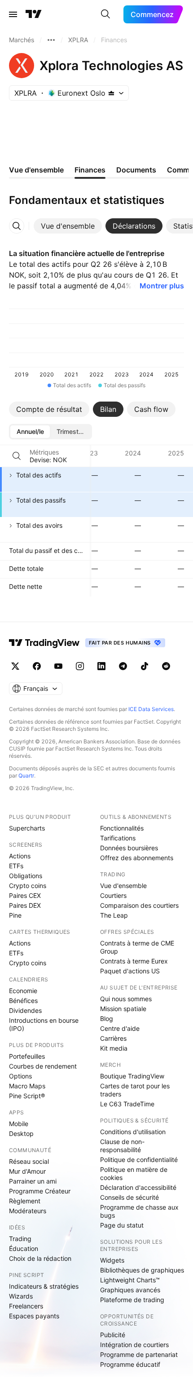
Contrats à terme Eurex (134, 961)
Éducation (23, 1248)
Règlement (24, 1201)
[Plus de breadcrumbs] (51, 40)
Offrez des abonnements (136, 858)
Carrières (113, 1038)
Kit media (113, 1048)
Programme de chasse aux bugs (139, 1211)
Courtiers (113, 895)
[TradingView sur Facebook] (37, 666)
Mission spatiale (123, 1008)
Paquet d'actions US (130, 971)
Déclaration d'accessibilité (138, 1187)
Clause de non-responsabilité (122, 1145)
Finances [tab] (90, 169)
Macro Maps (27, 1086)
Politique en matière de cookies (133, 1173)
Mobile (18, 1123)
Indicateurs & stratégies (44, 1286)
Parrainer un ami (33, 1181)
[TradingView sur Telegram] (123, 666)
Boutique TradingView (132, 1076)
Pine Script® (27, 1096)
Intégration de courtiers (134, 1344)
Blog (106, 1018)
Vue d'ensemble (123, 885)
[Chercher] (105, 14)
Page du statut (122, 1225)
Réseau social (29, 1161)
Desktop (21, 1133)
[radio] (30, 431)
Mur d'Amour (27, 1171)
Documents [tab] (136, 169)
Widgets (112, 1260)
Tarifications (118, 838)
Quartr (26, 775)
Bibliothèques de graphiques (142, 1270)
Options (20, 1076)
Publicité (112, 1335)
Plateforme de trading (132, 1299)
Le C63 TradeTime (127, 1104)
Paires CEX (25, 895)
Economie (23, 990)
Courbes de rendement (43, 1066)
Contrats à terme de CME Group (137, 947)
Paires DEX (25, 905)
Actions (20, 856)
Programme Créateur (39, 1191)
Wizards (21, 1296)
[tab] (68, 226)
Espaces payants (34, 1316)
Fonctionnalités (122, 828)
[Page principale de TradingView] (34, 14)
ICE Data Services (151, 709)
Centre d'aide (120, 1028)
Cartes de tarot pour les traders (135, 1090)
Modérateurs (27, 1211)
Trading (20, 1238)
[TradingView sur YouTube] (58, 666)
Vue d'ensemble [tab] (36, 169)
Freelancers (26, 1306)
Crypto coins (27, 885)
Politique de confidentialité (139, 1159)
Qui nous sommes (126, 999)
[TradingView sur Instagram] (80, 666)
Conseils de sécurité (129, 1197)
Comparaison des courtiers (139, 905)
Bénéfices (23, 1000)
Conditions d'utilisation (133, 1132)
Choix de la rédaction (40, 1258)
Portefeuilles (27, 1056)
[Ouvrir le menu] (13, 14)
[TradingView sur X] (15, 666)
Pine (15, 915)
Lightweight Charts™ (130, 1280)
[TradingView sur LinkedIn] (101, 666)
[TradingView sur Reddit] (166, 666)
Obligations (25, 875)
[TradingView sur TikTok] (144, 666)
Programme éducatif (130, 1364)
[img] (111, 93)
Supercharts (27, 828)
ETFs (16, 866)
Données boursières (129, 848)
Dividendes (25, 1010)
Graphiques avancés (130, 1290)
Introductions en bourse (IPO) (44, 1024)
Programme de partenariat (139, 1354)
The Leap (114, 915)
